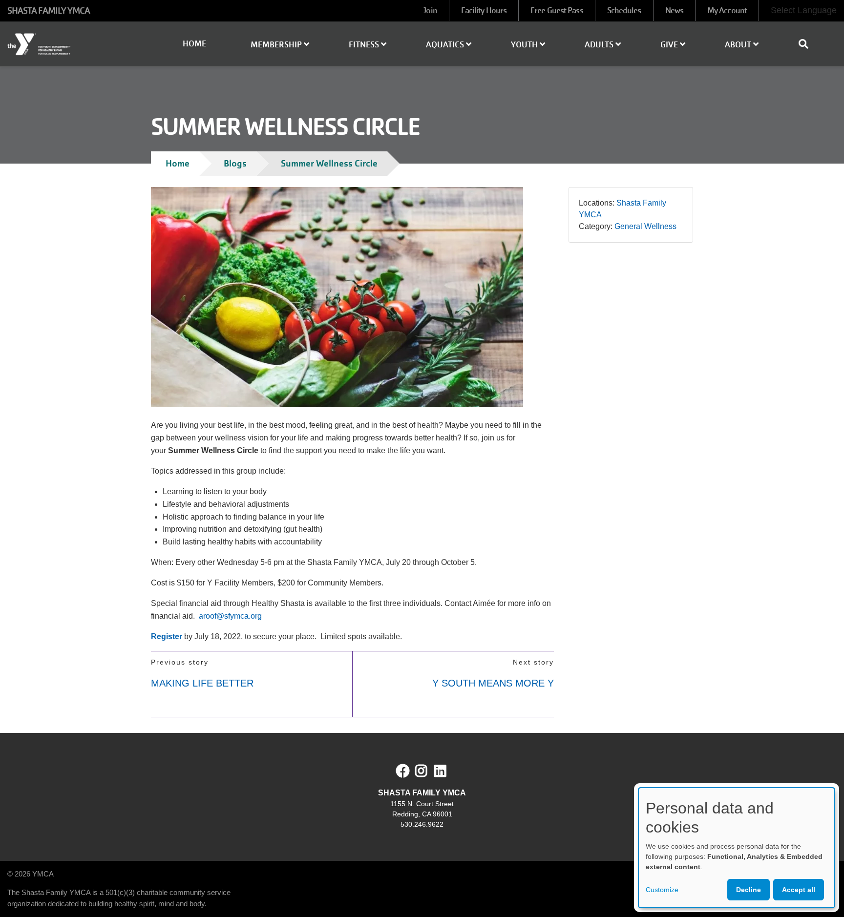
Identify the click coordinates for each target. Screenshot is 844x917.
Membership (277, 44)
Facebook (403, 771)
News (674, 10)
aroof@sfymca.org (230, 616)
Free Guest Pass (556, 10)
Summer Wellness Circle (329, 163)
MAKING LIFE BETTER (202, 683)
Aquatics (446, 44)
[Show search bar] (807, 43)
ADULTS (600, 44)
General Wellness (645, 226)
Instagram (428, 771)
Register (166, 636)
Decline (748, 890)
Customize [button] (662, 890)
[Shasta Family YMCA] (70, 44)
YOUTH (525, 44)
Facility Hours (483, 10)
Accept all (798, 890)
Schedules (624, 10)
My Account (727, 10)
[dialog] (736, 847)
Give (670, 44)
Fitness (365, 44)
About (739, 44)
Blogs (235, 163)
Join (430, 10)
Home (194, 43)
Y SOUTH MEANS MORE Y (493, 683)
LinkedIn (447, 771)
